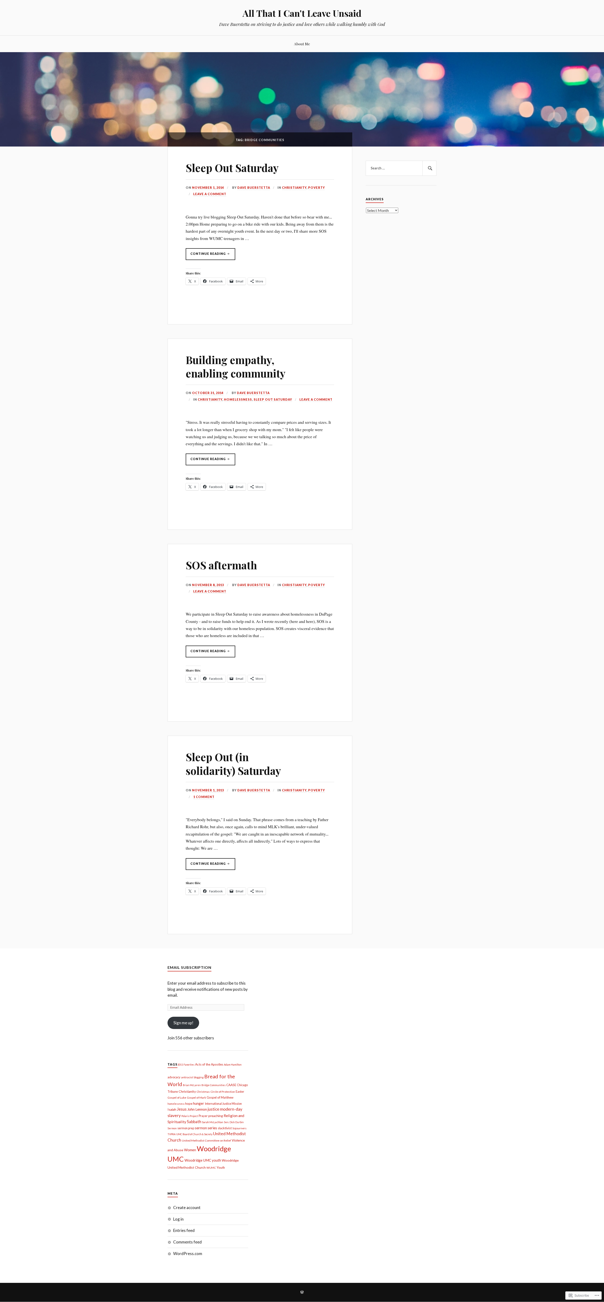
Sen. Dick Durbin (234, 1122)
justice (213, 1109)
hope (188, 1103)
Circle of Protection (222, 1091)
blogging (199, 1077)
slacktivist (225, 1128)
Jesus (182, 1109)
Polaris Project (189, 1115)
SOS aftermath (221, 565)
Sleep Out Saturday (232, 168)
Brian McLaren (192, 1085)
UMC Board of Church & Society (194, 1134)
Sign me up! (183, 1022)
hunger (198, 1103)
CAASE (231, 1085)
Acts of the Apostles (209, 1064)
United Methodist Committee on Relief (206, 1140)
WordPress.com (187, 1253)
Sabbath (194, 1121)
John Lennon (197, 1109)
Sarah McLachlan (212, 1122)
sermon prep (185, 1128)
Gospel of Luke (177, 1097)
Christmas (203, 1091)
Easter (240, 1091)
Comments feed (187, 1241)
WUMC (211, 1167)
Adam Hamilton (233, 1064)
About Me (302, 43)
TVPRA (172, 1134)
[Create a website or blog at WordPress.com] (302, 1292)
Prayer (203, 1116)
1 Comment (203, 797)
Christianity (294, 187)
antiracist (187, 1077)
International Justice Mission (223, 1103)
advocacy (174, 1077)
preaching (215, 1116)
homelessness (176, 1103)
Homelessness (238, 399)
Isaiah (172, 1109)
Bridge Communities (213, 1085)
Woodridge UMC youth (203, 1160)
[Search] (429, 168)
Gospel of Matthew (220, 1097)
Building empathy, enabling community (235, 366)
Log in (178, 1219)
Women (190, 1150)
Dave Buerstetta (253, 187)
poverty (316, 187)
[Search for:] (401, 168)
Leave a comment (209, 194)
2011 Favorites (185, 1064)
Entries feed (184, 1230)
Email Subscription (189, 967)
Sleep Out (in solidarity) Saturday (233, 763)
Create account (187, 1207)
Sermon (172, 1128)
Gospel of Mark (196, 1097)
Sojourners (239, 1128)
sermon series (206, 1128)
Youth (221, 1167)
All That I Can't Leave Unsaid (302, 13)
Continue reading (206, 256)
